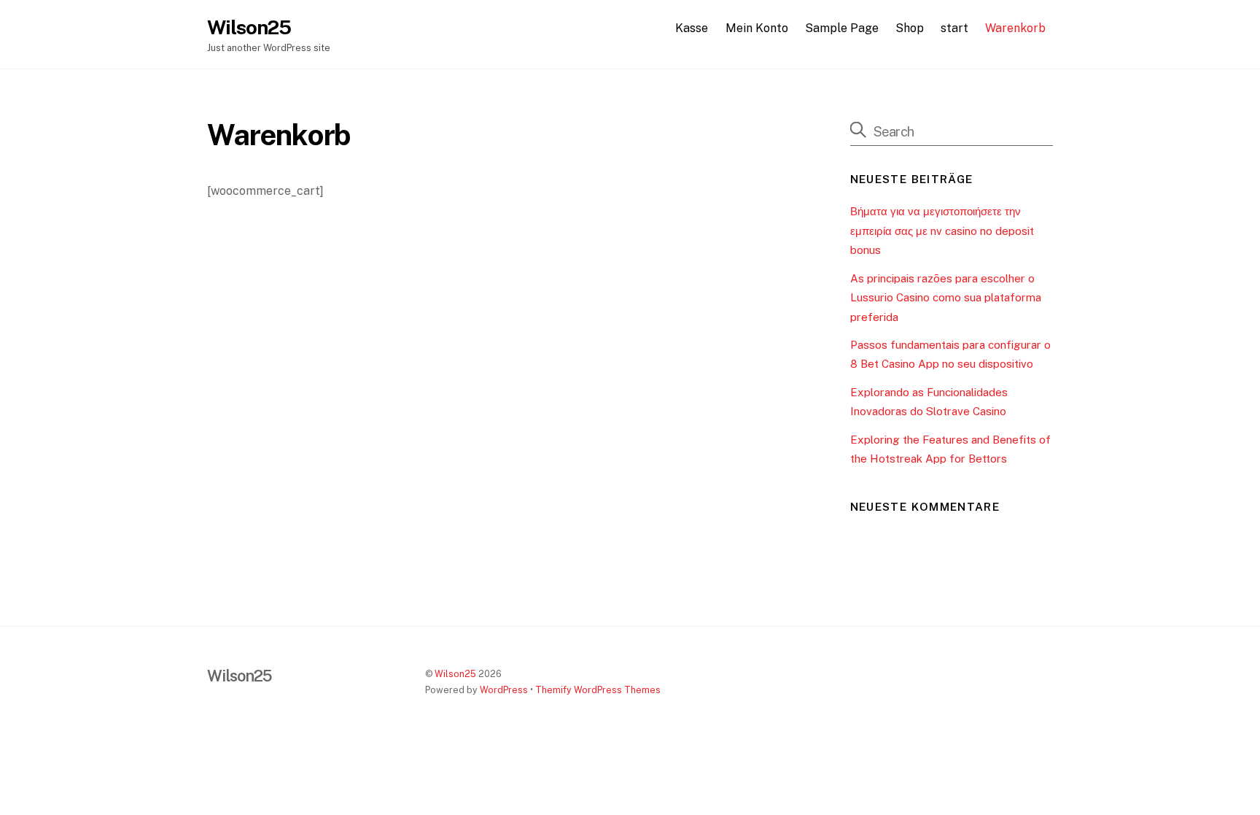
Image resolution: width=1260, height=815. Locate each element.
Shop (909, 28)
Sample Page (842, 28)
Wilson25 (455, 673)
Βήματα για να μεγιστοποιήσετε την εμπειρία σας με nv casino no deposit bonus (942, 230)
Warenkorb (1015, 28)
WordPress (504, 689)
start (954, 28)
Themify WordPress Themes (598, 689)
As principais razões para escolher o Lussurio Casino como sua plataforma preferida (945, 297)
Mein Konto (757, 28)
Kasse (691, 28)
